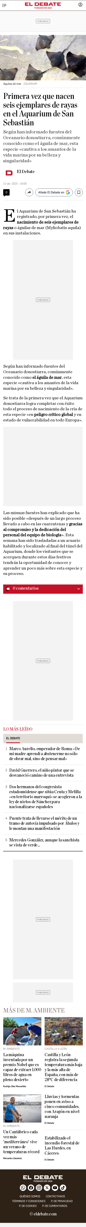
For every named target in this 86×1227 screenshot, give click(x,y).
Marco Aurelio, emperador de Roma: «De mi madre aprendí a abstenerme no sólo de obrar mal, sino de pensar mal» (44, 754)
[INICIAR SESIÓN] (80, 5)
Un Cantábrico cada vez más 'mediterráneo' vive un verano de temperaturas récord (21, 1142)
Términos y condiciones (28, 1201)
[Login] (80, 5)
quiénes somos (30, 1196)
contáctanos (55, 1196)
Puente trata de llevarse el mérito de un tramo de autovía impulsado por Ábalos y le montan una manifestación (44, 823)
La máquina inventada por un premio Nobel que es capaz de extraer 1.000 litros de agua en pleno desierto (22, 1067)
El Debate (26, 171)
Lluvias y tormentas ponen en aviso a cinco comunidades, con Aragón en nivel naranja (62, 1106)
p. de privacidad (62, 1201)
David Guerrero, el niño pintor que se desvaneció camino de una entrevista (41, 773)
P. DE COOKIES (28, 1206)
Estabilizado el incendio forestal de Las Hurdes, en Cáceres (62, 1145)
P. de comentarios (54, 1206)
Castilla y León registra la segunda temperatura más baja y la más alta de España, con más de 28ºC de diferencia (63, 1067)
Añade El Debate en (51, 192)
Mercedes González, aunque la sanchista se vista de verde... (44, 842)
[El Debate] (43, 4)
